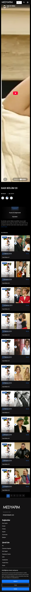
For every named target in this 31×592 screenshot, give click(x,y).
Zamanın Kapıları (6, 548)
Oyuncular (4, 534)
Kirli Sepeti (5, 551)
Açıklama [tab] (15, 208)
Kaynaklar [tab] (15, 216)
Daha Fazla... (4, 226)
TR (18, 2)
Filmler (4, 529)
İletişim (4, 537)
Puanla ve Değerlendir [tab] (15, 212)
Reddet (15, 589)
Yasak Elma (5, 562)
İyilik (3, 557)
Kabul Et (15, 581)
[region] (15, 580)
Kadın (3, 565)
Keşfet (3, 531)
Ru (3, 545)
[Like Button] (7, 198)
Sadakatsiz (5, 559)
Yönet (15, 585)
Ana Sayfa (4, 523)
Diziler (3, 526)
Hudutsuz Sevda (6, 554)
